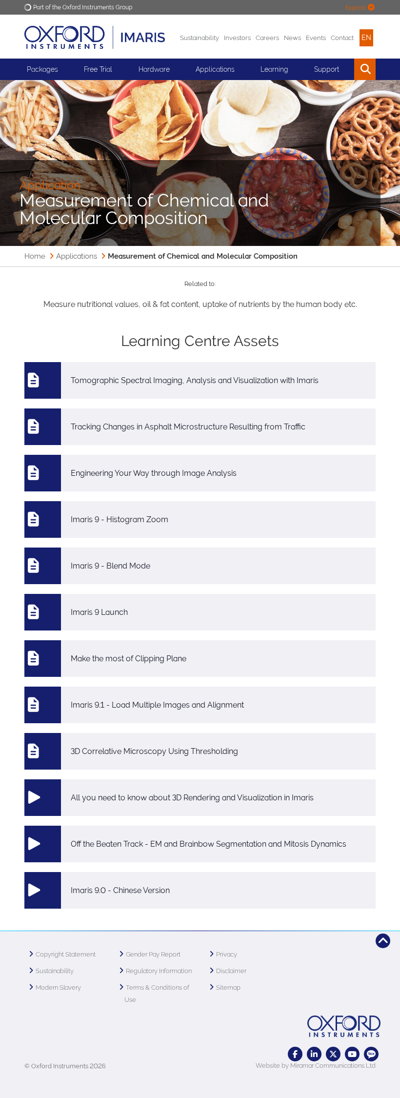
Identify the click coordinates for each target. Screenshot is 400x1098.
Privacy (226, 954)
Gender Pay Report (153, 954)
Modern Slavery (58, 987)
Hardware (154, 69)
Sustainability (199, 37)
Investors (237, 37)
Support (326, 69)
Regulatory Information (159, 971)
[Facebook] (295, 1054)
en (366, 37)
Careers (267, 37)
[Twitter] (333, 1054)
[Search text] (343, 69)
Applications (76, 256)
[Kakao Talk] (371, 1054)
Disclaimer (231, 971)
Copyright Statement (66, 954)
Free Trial (98, 69)
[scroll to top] (383, 941)
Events (316, 37)
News (292, 37)
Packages (42, 69)
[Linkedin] (314, 1054)
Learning (274, 69)
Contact (342, 37)
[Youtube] (352, 1054)
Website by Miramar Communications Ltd (316, 1065)
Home (34, 256)
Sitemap (228, 987)
